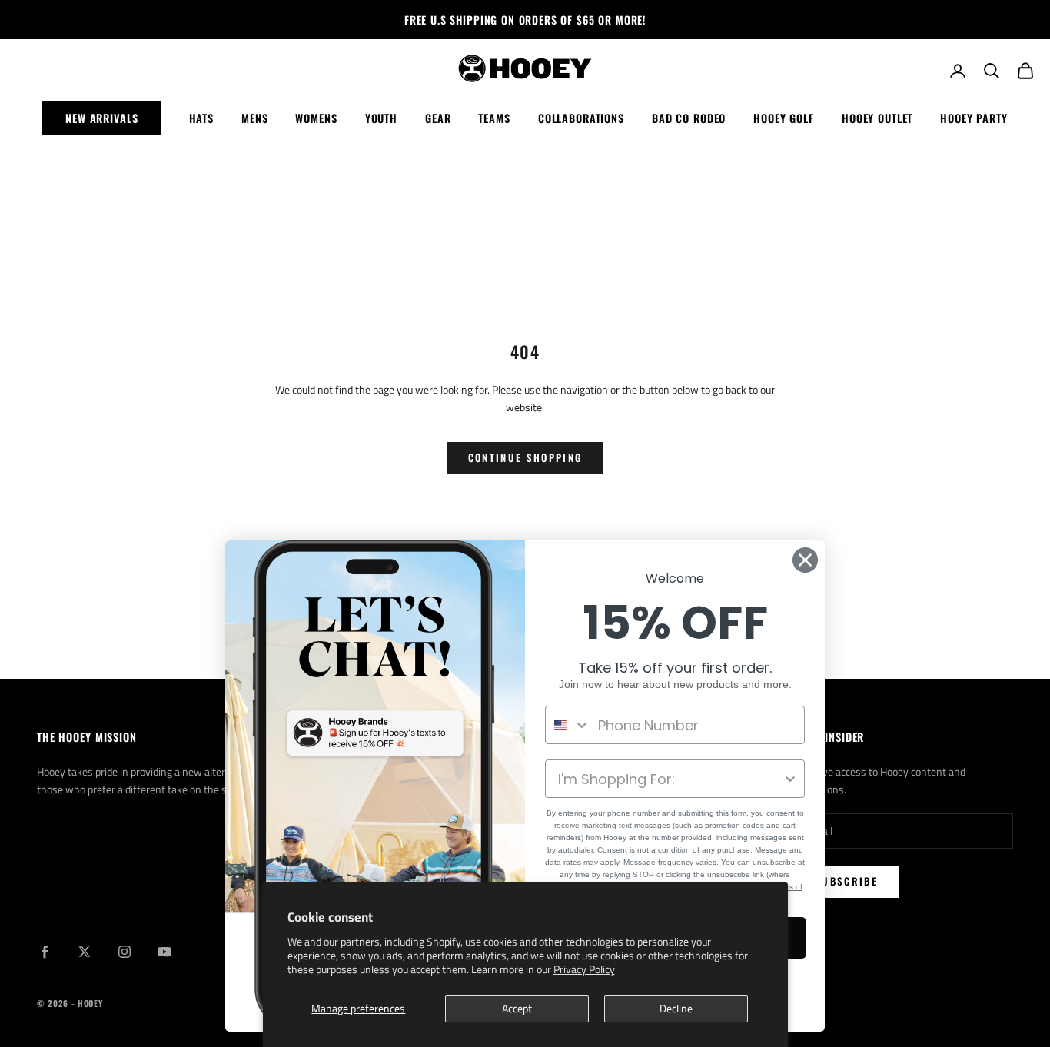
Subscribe (846, 881)
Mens (254, 118)
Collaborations (581, 118)
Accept (517, 1008)
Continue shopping (525, 457)
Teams (494, 118)
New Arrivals (101, 118)
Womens (316, 118)
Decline (676, 1008)
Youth (381, 118)
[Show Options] (790, 778)
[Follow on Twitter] (84, 951)
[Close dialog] (805, 560)
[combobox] (568, 724)
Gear (437, 118)
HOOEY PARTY (974, 118)
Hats (201, 118)
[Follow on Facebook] (44, 951)
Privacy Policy (584, 969)
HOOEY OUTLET (877, 118)
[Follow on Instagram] (124, 951)
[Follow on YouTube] (164, 951)
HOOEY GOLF (783, 118)
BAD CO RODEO (689, 118)
